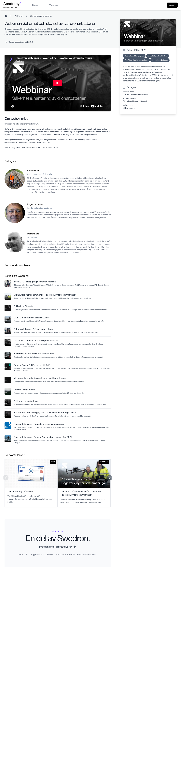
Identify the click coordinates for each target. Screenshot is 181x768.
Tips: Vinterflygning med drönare (136, 60)
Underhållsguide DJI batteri (157, 56)
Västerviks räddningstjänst (134, 56)
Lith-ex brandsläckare (160, 60)
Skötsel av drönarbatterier (41, 16)
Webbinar (19, 16)
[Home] (6, 16)
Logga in (172, 5)
